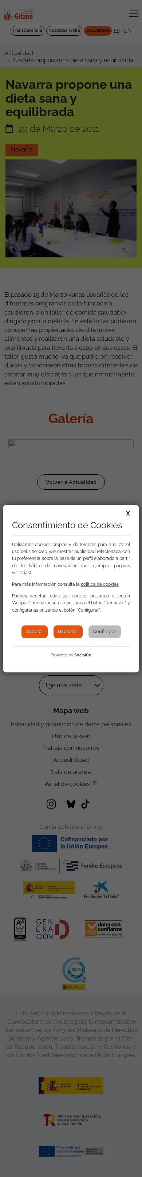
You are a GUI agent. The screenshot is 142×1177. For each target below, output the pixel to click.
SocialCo (82, 655)
